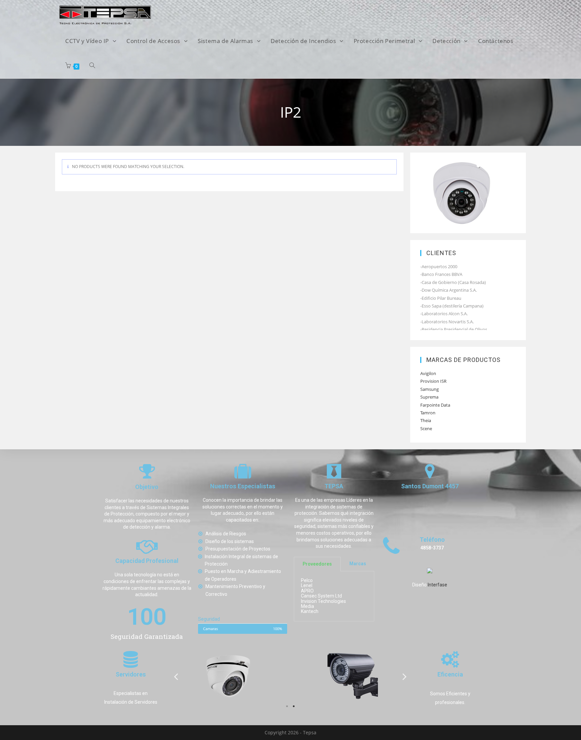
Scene (426, 428)
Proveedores (317, 564)
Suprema (429, 397)
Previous (176, 676)
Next (404, 676)
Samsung (429, 389)
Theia (425, 420)
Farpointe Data (435, 405)
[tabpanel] (228, 676)
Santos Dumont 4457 (430, 486)
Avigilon (428, 373)
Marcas (357, 564)
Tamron (427, 413)
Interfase (437, 585)
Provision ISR (433, 381)
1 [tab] (287, 706)
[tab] (317, 564)
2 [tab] (293, 706)
